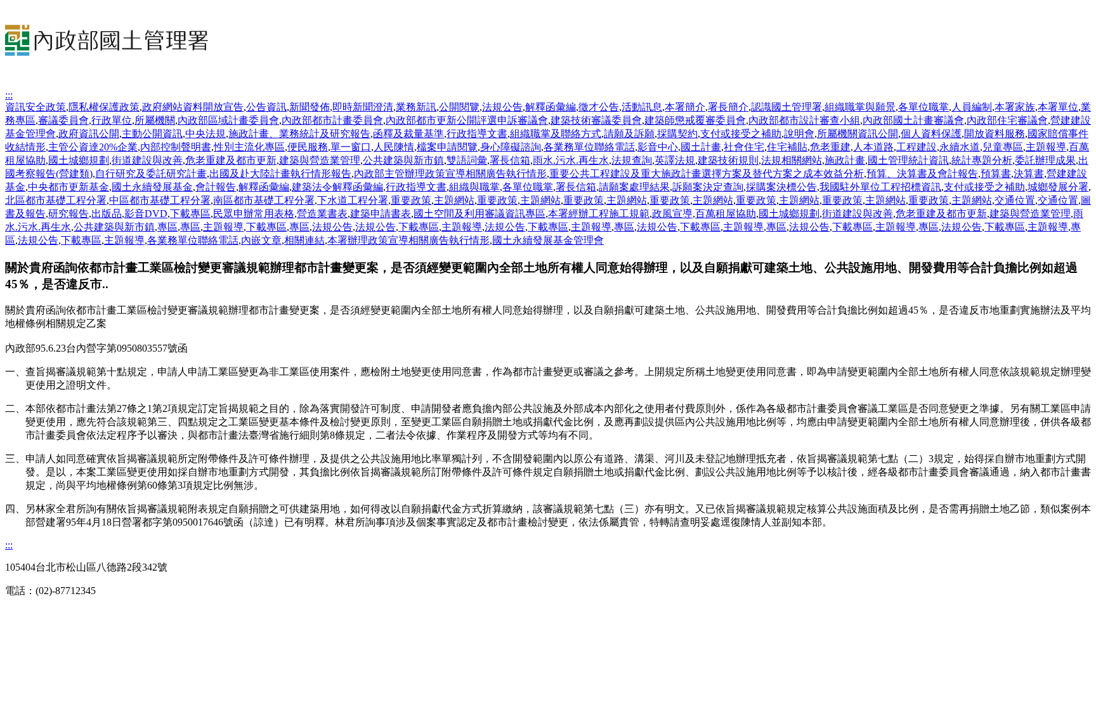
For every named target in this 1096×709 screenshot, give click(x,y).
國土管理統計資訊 (908, 160)
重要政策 (411, 200)
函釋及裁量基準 (408, 133)
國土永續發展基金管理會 (548, 240)
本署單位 (1058, 107)
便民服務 (307, 147)
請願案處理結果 (634, 187)
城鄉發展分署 (1058, 187)
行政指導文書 (477, 133)
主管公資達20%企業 (93, 147)
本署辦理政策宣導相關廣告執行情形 (408, 240)
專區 (167, 227)
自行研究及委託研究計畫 (151, 173)
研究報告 (68, 213)
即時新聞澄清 (362, 107)
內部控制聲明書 (175, 147)
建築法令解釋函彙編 (337, 187)
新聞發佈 (309, 107)
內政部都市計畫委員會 (332, 120)
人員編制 (971, 107)
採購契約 (677, 133)
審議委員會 (63, 120)
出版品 (106, 213)
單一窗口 (350, 147)
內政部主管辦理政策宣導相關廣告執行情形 (450, 173)
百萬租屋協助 (725, 213)
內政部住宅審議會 (1007, 120)
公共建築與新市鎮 (403, 160)
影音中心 (657, 147)
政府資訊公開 (88, 133)
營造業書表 (322, 213)
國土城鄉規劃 (78, 160)
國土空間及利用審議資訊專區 (479, 213)
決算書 (1029, 173)
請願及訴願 (629, 133)
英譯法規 (675, 160)
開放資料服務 (994, 133)
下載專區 (190, 213)
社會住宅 (744, 147)
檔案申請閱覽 (447, 147)
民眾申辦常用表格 (253, 213)
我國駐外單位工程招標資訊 (880, 187)
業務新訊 (416, 107)
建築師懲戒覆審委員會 (695, 120)
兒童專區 (1002, 147)
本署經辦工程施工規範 (598, 213)
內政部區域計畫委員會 (228, 120)
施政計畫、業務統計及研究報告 (299, 133)
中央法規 (205, 133)
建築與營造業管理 (319, 160)
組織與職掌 (474, 187)
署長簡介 (728, 107)
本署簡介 (685, 107)
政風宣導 (672, 213)
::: (9, 94)
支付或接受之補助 (740, 133)
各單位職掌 (923, 107)
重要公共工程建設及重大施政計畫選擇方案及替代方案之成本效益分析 (706, 173)
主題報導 (1046, 147)
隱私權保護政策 (104, 107)
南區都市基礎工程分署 (264, 200)
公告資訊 (266, 107)
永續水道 (959, 147)
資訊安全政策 (35, 107)
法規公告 (502, 107)
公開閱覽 (459, 107)
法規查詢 (631, 160)
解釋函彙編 (550, 107)
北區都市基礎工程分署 (56, 200)
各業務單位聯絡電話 (589, 147)
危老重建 (830, 147)
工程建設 (916, 147)
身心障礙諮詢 (510, 147)
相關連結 (304, 240)
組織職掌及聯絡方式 (555, 133)
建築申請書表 (380, 213)
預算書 (996, 173)
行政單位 (111, 120)
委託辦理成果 (1045, 160)
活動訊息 (642, 107)
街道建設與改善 (147, 160)
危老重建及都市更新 (231, 160)
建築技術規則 (728, 160)
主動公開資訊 (152, 133)
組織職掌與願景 (860, 107)
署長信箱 (510, 160)
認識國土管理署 (786, 107)
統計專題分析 (981, 160)
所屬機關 (154, 120)
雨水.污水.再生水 (571, 160)
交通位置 (1015, 200)
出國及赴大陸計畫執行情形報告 (280, 173)
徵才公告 (598, 107)
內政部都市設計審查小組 (804, 120)
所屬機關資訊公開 (857, 133)
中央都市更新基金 (68, 187)
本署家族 (1015, 107)
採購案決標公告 (781, 187)
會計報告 (215, 187)
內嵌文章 (261, 240)
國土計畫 (701, 147)
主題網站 (454, 200)
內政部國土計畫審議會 (913, 120)
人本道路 (873, 147)
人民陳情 (394, 147)
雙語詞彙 (467, 160)
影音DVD (145, 213)
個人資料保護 (931, 133)
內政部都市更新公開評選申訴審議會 (467, 120)
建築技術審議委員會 (596, 120)
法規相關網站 (791, 160)
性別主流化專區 (249, 147)
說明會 (799, 133)
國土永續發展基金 (152, 187)
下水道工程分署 (352, 200)
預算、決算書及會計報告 (922, 173)
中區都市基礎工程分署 (160, 200)
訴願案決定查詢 (707, 187)
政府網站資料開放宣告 (193, 107)
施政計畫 (845, 160)
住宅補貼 (787, 147)
